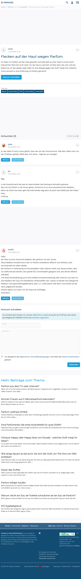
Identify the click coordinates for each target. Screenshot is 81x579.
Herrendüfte (29, 91)
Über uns (51, 526)
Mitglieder (25, 526)
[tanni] (4, 145)
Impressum (57, 566)
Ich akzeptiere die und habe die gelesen (42, 358)
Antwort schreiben (11, 77)
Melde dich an (38, 315)
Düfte (21, 91)
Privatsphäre (76, 566)
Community (16, 526)
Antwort (5, 331)
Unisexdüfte (23, 7)
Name (4, 324)
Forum (3, 7)
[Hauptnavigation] (77, 2)
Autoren (60, 526)
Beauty (4, 91)
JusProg (76, 546)
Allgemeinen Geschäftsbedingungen (35, 356)
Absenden (73, 365)
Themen (10, 7)
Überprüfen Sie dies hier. (47, 558)
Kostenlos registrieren (40, 318)
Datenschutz (66, 566)
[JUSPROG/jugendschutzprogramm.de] (67, 534)
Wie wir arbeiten (70, 526)
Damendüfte (12, 91)
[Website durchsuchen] (67, 2)
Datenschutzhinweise (70, 356)
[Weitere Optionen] (77, 49)
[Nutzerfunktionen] (72, 2)
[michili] (4, 250)
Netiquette (34, 526)
